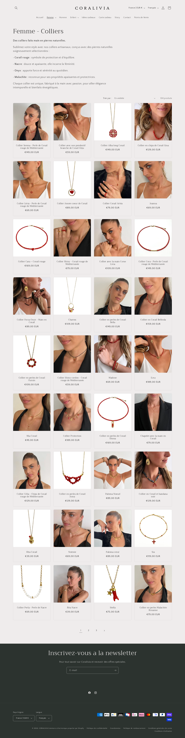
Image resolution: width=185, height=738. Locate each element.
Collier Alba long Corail (113, 145)
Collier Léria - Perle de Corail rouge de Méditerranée (32, 205)
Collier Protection (72, 436)
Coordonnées (115, 728)
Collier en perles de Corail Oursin (32, 379)
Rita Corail (31, 552)
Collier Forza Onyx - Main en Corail (32, 321)
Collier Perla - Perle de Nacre (32, 607)
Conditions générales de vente (160, 728)
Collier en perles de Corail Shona (113, 437)
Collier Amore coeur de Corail (72, 203)
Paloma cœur (113, 552)
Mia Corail (32, 436)
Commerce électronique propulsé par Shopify (66, 728)
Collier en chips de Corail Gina (153, 145)
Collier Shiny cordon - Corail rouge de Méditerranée (72, 379)
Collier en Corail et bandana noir (153, 495)
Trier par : (107, 98)
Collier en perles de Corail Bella (113, 321)
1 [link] (80, 630)
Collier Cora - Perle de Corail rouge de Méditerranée (153, 263)
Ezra (153, 378)
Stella (113, 607)
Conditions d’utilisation (163, 731)
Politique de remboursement (134, 728)
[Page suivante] (104, 630)
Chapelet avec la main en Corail (153, 437)
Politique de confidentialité (97, 728)
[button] (16, 8)
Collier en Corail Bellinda (153, 320)
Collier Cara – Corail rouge (32, 261)
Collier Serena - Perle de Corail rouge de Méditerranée (31, 147)
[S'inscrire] (115, 670)
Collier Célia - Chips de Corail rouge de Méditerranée (32, 495)
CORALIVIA (43, 728)
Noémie (72, 552)
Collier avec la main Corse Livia (112, 263)
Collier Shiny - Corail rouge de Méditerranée (72, 263)
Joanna (153, 203)
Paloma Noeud (112, 494)
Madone (113, 378)
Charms (72, 320)
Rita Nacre (72, 607)
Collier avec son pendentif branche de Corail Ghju (72, 147)
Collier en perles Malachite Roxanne (153, 609)
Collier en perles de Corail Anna (72, 495)
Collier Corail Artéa (113, 203)
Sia (153, 552)
